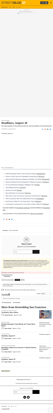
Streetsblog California (23, 208)
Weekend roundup (5, 322)
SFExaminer (45, 179)
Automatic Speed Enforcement (8, 345)
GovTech (22, 187)
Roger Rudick (8, 328)
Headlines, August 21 (8, 336)
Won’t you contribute (36, 213)
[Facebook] (24, 397)
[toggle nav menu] (51, 3)
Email (15, 251)
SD (19, 7)
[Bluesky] (28, 397)
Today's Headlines (5, 120)
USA (14, 7)
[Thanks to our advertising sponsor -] (26, 64)
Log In (43, 2)
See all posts (5, 371)
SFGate (37, 185)
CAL (10, 7)
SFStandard (39, 198)
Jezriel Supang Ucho (8, 167)
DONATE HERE (4, 7)
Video (15, 310)
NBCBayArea (41, 174)
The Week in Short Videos (9, 312)
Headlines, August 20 (8, 359)
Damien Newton (9, 315)
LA (17, 7)
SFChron (41, 176)
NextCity (38, 201)
